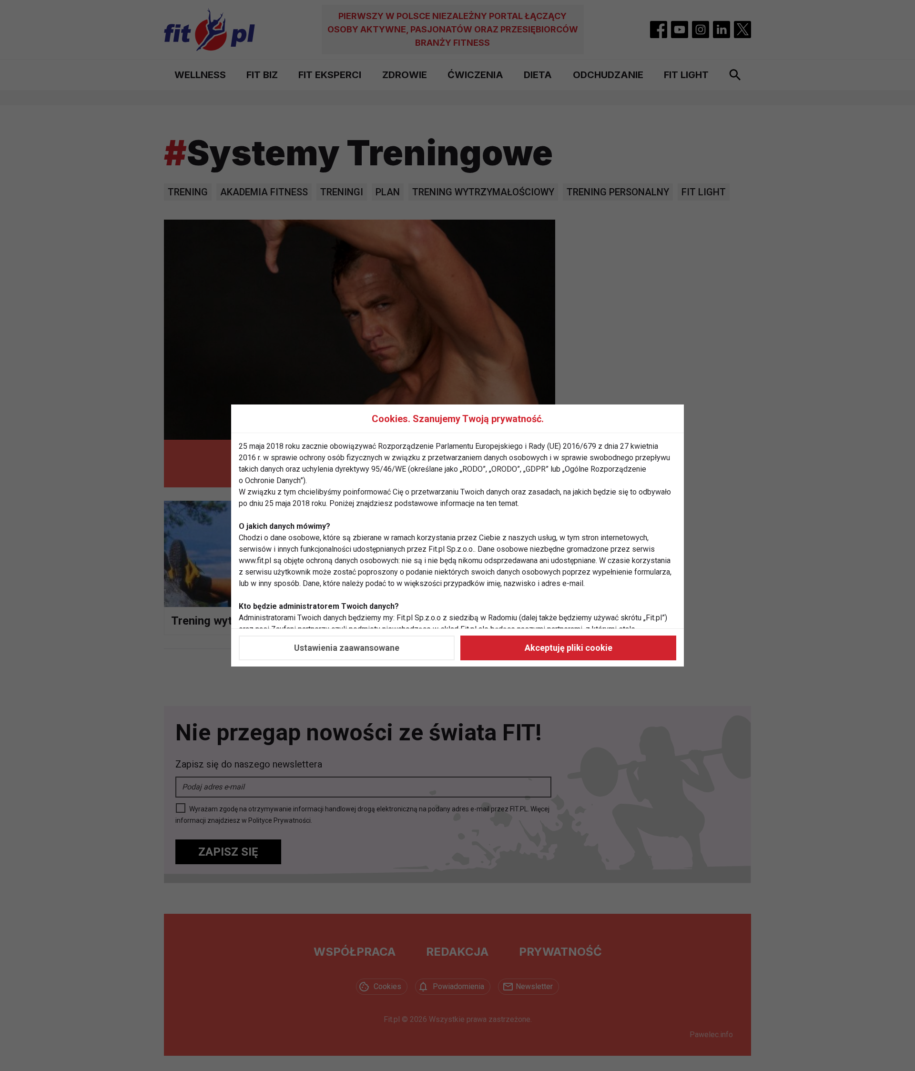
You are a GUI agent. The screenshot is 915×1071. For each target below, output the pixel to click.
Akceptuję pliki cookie (568, 648)
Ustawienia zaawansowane (346, 648)
